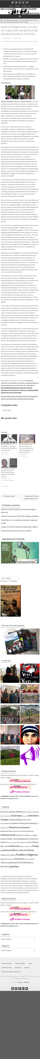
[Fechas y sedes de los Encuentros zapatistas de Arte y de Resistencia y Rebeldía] (30, 713)
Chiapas (4, 818)
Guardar (5, 485)
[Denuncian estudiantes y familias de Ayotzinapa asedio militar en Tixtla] (10, 713)
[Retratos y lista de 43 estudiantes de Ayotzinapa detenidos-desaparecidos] (30, 672)
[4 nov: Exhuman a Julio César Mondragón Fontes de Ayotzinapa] (30, 734)
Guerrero (35, 41)
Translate (14, 580)
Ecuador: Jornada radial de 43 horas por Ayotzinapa (6, 545)
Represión (3, 858)
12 (26, 560)
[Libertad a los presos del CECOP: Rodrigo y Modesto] (10, 693)
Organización (28, 845)
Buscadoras (24, 814)
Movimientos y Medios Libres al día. (11, 970)
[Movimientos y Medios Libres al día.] (10, 672)
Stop (37, 558)
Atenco (2, 814)
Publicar (24, 6)
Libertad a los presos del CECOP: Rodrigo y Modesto (20, 515)
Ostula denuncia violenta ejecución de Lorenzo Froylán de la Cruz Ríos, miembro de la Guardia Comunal (8, 471)
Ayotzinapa (16, 814)
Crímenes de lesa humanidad (11, 20)
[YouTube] (12, 2)
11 (24, 560)
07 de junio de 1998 (9, 495)
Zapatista (14, 865)
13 (28, 560)
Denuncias (5, 826)
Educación (15, 830)
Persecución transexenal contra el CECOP (16, 529)
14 (30, 560)
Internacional (7, 833)
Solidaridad (19, 857)
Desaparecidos (6, 830)
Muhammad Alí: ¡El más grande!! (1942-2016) (32, 496)
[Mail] (27, 2)
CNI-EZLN (27, 818)
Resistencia (10, 858)
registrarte (5, 795)
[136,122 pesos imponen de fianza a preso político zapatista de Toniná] (10, 754)
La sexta (25, 834)
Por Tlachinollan (6, 82)
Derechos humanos (26, 41)
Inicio (10, 6)
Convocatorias (5, 822)
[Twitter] (16, 2)
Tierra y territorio (29, 858)
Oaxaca (22, 845)
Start (36, 558)
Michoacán (10, 841)
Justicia (19, 834)
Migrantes (15, 841)
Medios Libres (12, 837)
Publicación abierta (8, 853)
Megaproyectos (24, 837)
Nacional (14, 844)
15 (32, 560)
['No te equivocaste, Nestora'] (10, 734)
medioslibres (7, 38)
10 (22, 560)
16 (34, 560)
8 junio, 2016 (17, 38)
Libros (31, 834)
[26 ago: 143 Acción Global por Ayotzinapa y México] (30, 693)
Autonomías (7, 814)
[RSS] (23, 2)
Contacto (17, 6)
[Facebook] (19, 2)
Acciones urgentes (8, 810)
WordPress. (26, 981)
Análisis (19, 810)
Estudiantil (22, 830)
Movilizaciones (22, 841)
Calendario (33, 814)
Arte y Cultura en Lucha (31, 810)
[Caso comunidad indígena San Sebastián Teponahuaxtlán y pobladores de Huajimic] (30, 754)
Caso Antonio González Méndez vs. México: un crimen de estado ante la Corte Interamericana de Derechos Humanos (26, 447)
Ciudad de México (16, 818)
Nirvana (20, 981)
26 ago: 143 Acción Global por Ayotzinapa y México (19, 525)
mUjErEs (29, 841)
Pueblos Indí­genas (27, 853)
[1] (1, 380)
